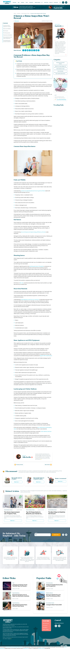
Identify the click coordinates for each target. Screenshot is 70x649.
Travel (27, 2)
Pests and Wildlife (7, 28)
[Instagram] (63, 2)
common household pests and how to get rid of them (33, 190)
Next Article (47, 464)
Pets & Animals (60, 71)
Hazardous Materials (7, 35)
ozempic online (41, 648)
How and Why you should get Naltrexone (14, 647)
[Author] (32, 457)
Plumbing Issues (6, 33)
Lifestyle (22, 2)
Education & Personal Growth (60, 63)
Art (41, 2)
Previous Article (19, 464)
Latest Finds (46, 2)
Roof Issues (5, 30)
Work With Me (46, 623)
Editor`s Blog (45, 629)
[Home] (7, 2)
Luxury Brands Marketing (61, 99)
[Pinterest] (66, 2)
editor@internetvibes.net (59, 623)
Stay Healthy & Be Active (60, 73)
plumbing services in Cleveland (36, 266)
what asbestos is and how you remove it (30, 299)
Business (14, 2)
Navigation (45, 627)
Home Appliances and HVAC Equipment (7, 37)
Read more (16, 481)
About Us (51, 2)
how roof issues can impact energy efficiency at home (33, 232)
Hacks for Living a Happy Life (60, 66)
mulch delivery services (46, 431)
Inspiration (31, 2)
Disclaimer (45, 625)
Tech (18, 2)
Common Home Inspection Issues (6, 26)
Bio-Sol (21, 282)
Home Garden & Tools (60, 68)
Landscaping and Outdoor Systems (7, 41)
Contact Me (56, 2)
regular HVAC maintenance (46, 355)
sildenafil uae (26, 648)
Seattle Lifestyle (37, 2)
